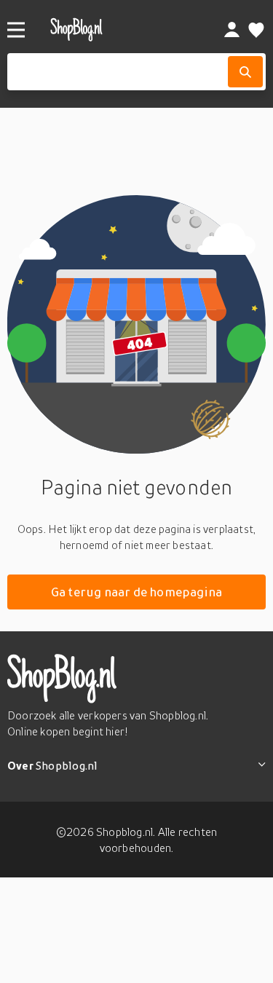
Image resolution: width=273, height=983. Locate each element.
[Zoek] (245, 71)
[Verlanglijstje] (256, 29)
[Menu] (16, 30)
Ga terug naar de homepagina (137, 591)
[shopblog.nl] (113, 29)
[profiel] (232, 29)
